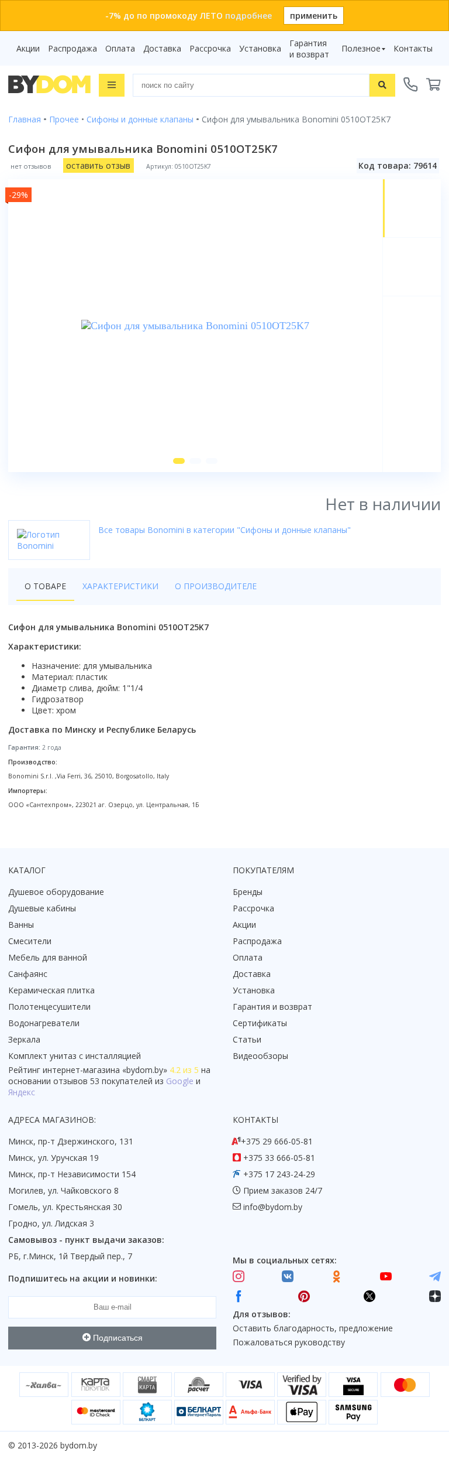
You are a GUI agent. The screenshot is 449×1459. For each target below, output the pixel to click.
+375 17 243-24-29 (279, 1174)
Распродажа (72, 48)
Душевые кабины (42, 908)
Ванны (21, 924)
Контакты (413, 48)
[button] (179, 461)
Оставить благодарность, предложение (313, 1328)
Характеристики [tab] (120, 586)
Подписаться (117, 1337)
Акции (28, 48)
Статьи (247, 1039)
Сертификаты (260, 1023)
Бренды (248, 891)
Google (180, 1080)
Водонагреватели (44, 1023)
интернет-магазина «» (105, 1069)
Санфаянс (27, 973)
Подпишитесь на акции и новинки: (82, 1278)
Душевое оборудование (56, 891)
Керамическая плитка (51, 990)
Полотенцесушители (49, 1006)
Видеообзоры (260, 1055)
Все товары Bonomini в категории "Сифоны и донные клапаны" (224, 529)
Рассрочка (210, 48)
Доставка (162, 48)
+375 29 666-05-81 (277, 1141)
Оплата (120, 48)
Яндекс (21, 1092)
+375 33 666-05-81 (279, 1157)
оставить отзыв (98, 165)
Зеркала (24, 1039)
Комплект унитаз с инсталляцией (74, 1055)
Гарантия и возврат (309, 48)
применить (313, 15)
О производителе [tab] (216, 586)
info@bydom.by (272, 1206)
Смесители (29, 941)
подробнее (248, 15)
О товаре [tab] (45, 586)
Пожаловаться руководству (289, 1342)
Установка (260, 48)
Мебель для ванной (47, 957)
